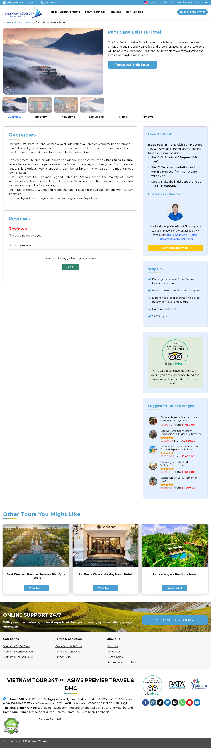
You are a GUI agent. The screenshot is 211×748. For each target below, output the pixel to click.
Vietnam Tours (70, 12)
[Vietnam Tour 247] (24, 12)
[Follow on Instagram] (153, 702)
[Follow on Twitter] (167, 702)
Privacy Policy (63, 656)
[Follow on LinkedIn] (197, 702)
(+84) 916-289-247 (15, 703)
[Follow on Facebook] (145, 702)
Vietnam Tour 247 (49, 719)
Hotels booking (23, 22)
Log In (71, 266)
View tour (35, 588)
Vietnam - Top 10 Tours (16, 646)
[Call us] (182, 702)
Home (53, 12)
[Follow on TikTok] (160, 702)
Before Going (115, 656)
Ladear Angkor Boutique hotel (174, 574)
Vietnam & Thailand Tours (17, 656)
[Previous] (9, 61)
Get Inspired (134, 12)
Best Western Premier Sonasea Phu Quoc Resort (36, 576)
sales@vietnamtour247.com (49, 703)
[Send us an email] (175, 702)
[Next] (97, 61)
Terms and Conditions (67, 651)
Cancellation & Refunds (68, 646)
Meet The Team (184, 2)
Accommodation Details (121, 662)
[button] (7, 90)
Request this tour (132, 64)
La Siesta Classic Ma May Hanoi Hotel (105, 574)
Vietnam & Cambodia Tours (19, 651)
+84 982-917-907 (106, 699)
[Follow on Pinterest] (189, 702)
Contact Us (202, 2)
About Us (167, 2)
